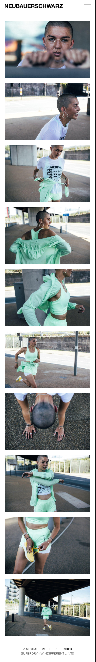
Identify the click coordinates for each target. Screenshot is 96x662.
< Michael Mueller (40, 649)
